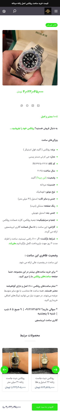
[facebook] (38, 105)
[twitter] (33, 105)
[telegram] (27, 105)
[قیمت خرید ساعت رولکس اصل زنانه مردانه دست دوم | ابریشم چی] (47, 11)
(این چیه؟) (41, 178)
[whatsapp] (21, 105)
